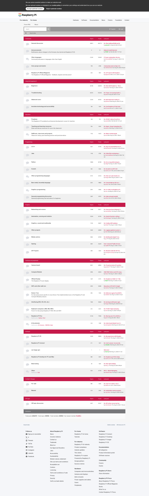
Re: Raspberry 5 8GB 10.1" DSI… (112, 279)
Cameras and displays (81, 474)
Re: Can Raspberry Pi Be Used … (112, 106)
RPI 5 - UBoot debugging (110, 370)
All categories (103, 450)
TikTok (30, 443)
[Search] (48, 29)
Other (33, 370)
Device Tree (35, 293)
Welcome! (106, 350)
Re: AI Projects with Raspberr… (112, 72)
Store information (104, 473)
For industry (24, 20)
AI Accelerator (35, 323)
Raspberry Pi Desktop (105, 437)
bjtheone (107, 101)
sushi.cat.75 (108, 170)
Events (101, 466)
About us (52, 445)
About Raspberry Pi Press (107, 481)
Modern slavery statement (58, 459)
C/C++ (33, 146)
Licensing (53, 470)
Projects (27, 204)
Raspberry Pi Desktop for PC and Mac (42, 357)
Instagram (31, 450)
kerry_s (107, 365)
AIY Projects (35, 250)
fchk (106, 231)
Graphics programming (38, 189)
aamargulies (108, 325)
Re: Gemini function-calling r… (112, 216)
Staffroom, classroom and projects (41, 133)
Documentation (94, 20)
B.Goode (107, 108)
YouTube (30, 447)
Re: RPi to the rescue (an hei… (112, 403)
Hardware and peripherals (31, 260)
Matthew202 (108, 148)
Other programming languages (40, 175)
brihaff (107, 225)
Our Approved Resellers (57, 448)
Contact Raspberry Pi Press (107, 492)
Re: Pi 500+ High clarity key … (112, 308)
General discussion (37, 43)
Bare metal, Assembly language (40, 182)
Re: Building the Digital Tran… (112, 237)
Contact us (53, 439)
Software (84, 20)
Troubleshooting (36, 92)
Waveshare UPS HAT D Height (112, 286)
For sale (33, 383)
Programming (28, 142)
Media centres (35, 237)
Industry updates (79, 450)
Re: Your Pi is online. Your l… (111, 383)
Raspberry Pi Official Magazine (40, 72)
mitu (106, 191)
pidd (106, 94)
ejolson (107, 128)
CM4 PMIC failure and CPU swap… (113, 272)
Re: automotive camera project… (113, 390)
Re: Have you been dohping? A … (112, 209)
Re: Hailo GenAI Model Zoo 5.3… (112, 323)
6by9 (106, 280)
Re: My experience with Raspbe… (113, 336)
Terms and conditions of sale (59, 473)
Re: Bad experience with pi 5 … (112, 99)
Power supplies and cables (82, 480)
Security (52, 478)
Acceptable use (54, 464)
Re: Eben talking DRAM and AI (112, 43)
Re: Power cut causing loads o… (112, 92)
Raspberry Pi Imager (105, 439)
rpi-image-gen (35, 350)
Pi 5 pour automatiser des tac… (112, 57)
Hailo (51, 325)
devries (107, 287)
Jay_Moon (107, 392)
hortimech (107, 338)
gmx (106, 317)
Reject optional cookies (54, 9)
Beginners (34, 86)
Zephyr (40, 318)
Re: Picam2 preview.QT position (112, 265)
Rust (44, 318)
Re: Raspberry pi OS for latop (112, 357)
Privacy (52, 475)
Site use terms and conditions (59, 462)
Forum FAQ (27, 24)
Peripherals (77, 485)
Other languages (36, 57)
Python (33, 162)
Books (101, 486)
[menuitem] (121, 29)
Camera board (35, 265)
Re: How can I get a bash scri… (112, 175)
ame (106, 135)
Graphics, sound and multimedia (41, 223)
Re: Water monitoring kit (110, 133)
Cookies (52, 467)
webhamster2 (108, 67)
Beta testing (35, 363)
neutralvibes (108, 211)
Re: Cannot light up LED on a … (112, 182)
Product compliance (80, 447)
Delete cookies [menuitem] (111, 424)
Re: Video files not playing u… (112, 153)
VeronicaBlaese (109, 155)
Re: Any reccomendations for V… (113, 146)
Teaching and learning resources (41, 126)
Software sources (104, 455)
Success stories (79, 464)
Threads (30, 440)
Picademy (34, 119)
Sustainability (54, 456)
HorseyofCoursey (109, 252)
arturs (106, 184)
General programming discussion (41, 196)
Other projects (35, 230)
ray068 (107, 245)
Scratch (33, 169)
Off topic (27, 398)
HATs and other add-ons (38, 286)
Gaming (33, 243)
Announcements (36, 50)
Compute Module (36, 272)
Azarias (107, 87)
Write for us (102, 489)
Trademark (53, 442)
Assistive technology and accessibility (42, 106)
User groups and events (38, 66)
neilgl (106, 163)
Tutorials (77, 437)
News (103, 20)
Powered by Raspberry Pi (82, 458)
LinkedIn (30, 453)
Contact (127, 20)
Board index (27, 424)
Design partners (79, 461)
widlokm (107, 294)
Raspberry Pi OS (36, 336)
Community (28, 38)
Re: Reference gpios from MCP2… (113, 293)
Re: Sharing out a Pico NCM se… (112, 316)
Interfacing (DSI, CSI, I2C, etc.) (40, 302)
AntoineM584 (108, 59)
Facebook (31, 456)
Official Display (35, 279)
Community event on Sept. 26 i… (112, 66)
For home (33, 20)
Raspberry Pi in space (81, 455)
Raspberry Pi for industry (82, 444)
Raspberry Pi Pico (36, 316)
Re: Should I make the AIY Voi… (112, 250)
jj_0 (106, 238)
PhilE (106, 52)
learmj (107, 351)
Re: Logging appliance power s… (112, 230)
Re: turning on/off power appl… (112, 302)
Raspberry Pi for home (81, 434)
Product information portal (107, 453)
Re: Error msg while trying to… (112, 162)
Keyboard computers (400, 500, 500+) (42, 308)
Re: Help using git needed (111, 196)
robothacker (108, 405)
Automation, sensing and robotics (41, 216)
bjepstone (107, 74)
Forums (110, 20)
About (36, 24)
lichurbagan (108, 218)
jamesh (107, 45)
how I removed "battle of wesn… (112, 243)
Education (27, 114)
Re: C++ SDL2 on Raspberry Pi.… (112, 189)
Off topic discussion (37, 403)
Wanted (33, 390)
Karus (106, 273)
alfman (107, 198)
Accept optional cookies (35, 9)
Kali (39, 372)
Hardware (76, 20)
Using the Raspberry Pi (31, 81)
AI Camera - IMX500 (44, 325)
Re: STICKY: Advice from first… (112, 119)
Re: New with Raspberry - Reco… (113, 86)
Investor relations (55, 437)
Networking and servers (38, 209)
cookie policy (56, 5)
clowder (107, 344)
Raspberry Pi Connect (38, 343)
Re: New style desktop (110, 363)
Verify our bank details (57, 481)
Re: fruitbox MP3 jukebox (111, 223)
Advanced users (36, 99)
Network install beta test (110, 50)
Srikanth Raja (108, 372)
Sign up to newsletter (34, 434)
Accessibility (54, 453)
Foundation (118, 20)
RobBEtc (78, 416)
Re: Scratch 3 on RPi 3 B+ (111, 169)
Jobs (51, 450)
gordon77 (107, 267)
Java (32, 153)
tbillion (107, 385)
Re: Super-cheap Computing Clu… (113, 126)
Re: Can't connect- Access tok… (112, 343)
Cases (76, 482)
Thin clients (77, 453)
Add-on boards (78, 477)
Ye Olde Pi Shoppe (30, 379)
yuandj (107, 121)
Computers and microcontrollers (84, 471)
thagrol (107, 177)
